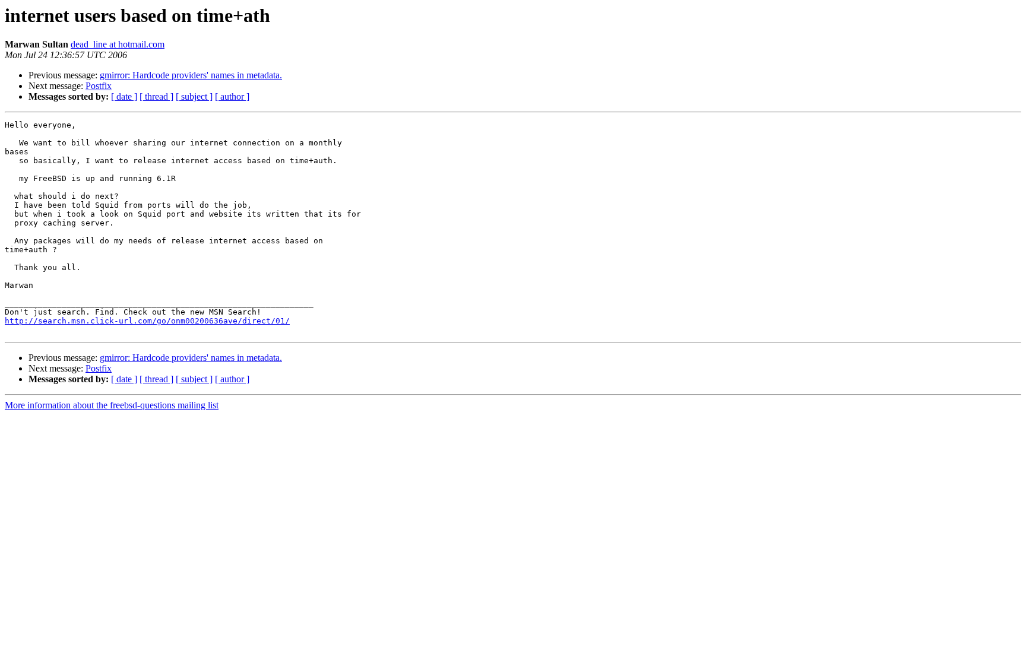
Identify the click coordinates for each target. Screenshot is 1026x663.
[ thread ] (156, 96)
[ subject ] (194, 96)
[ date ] (124, 96)
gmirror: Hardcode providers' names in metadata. (191, 75)
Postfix (99, 86)
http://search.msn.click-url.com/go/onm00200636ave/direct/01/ (147, 320)
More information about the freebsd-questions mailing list (111, 405)
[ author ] (232, 96)
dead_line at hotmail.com (117, 44)
